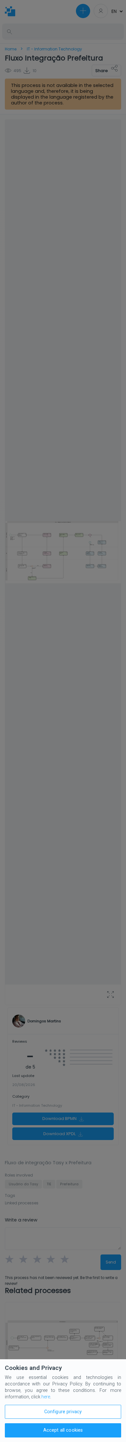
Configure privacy (63, 1412)
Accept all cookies (63, 1430)
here (45, 1396)
